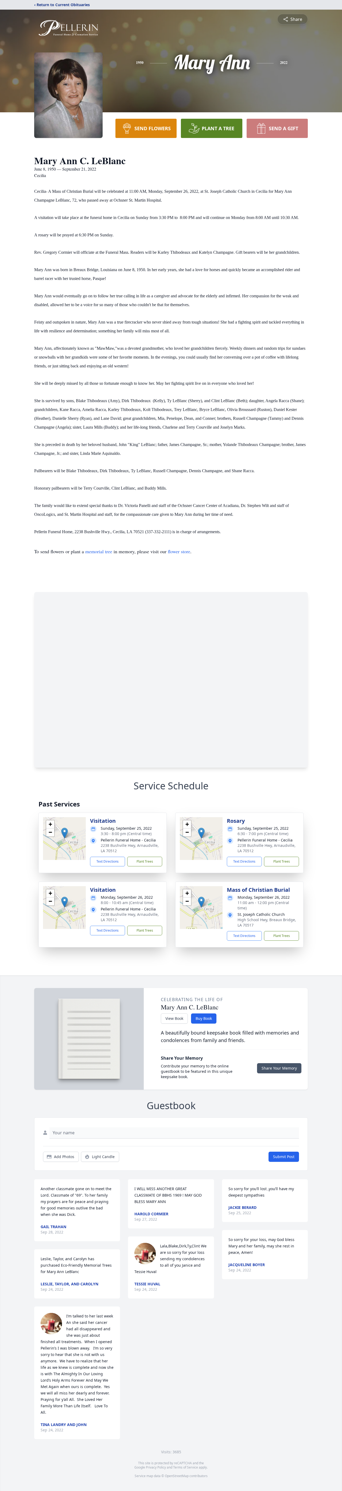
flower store (179, 551)
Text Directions (107, 861)
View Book (174, 1018)
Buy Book (204, 1018)
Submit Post (283, 1156)
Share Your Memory (279, 1068)
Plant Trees (145, 861)
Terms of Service (185, 1467)
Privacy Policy (156, 1467)
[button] (64, 833)
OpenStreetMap (177, 1476)
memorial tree (98, 551)
